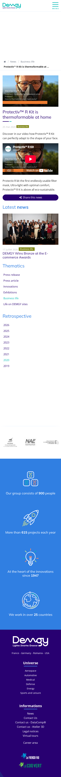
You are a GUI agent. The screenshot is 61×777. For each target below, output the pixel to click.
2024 (6, 336)
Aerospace (30, 670)
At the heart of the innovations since (30, 573)
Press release (11, 275)
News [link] (30, 713)
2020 (6, 360)
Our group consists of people (30, 493)
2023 (6, 342)
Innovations (10, 286)
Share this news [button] (32, 197)
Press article (11, 280)
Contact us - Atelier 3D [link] (30, 727)
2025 (6, 331)
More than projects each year (30, 532)
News (13, 61)
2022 (6, 348)
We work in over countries (30, 615)
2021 (6, 354)
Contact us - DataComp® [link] (30, 722)
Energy (30, 688)
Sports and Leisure (30, 692)
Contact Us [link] (30, 718)
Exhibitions (10, 292)
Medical (30, 679)
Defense (30, 684)
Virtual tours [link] (30, 736)
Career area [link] (30, 743)
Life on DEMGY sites (15, 304)
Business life (27, 61)
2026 (6, 325)
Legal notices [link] (31, 731)
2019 (6, 366)
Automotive (30, 675)
